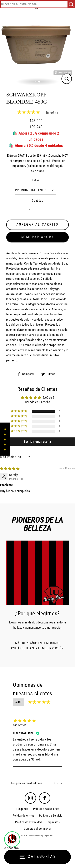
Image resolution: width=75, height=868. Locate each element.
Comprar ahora (37, 237)
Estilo (35, 180)
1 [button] (36, 82)
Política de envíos (23, 815)
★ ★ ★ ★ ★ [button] (5, 439)
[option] (37, 49)
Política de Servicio (50, 815)
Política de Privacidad (28, 822)
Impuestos (53, 822)
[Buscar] (71, 4)
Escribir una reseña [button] (37, 441)
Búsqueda (22, 809)
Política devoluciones (46, 809)
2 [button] (39, 82)
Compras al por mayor (37, 828)
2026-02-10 (20, 725)
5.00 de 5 (48, 398)
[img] (9, 469)
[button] (19, 411)
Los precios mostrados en (26, 783)
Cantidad (37, 200)
